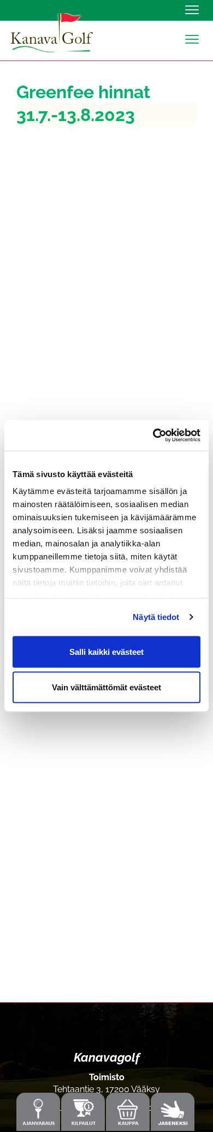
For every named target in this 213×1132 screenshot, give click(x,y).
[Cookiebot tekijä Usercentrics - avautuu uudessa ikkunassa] (153, 436)
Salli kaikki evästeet (106, 651)
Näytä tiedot (156, 617)
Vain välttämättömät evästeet (106, 687)
